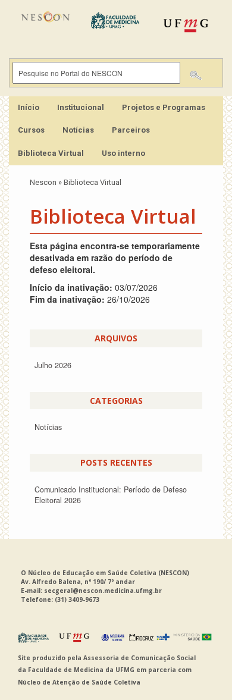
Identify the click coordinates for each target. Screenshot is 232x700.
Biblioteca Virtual (51, 153)
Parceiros (131, 129)
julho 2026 (53, 365)
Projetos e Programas (163, 107)
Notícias (78, 129)
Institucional (80, 107)
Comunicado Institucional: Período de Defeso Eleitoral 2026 (111, 495)
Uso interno (123, 153)
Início (28, 107)
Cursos (31, 129)
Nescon (43, 182)
